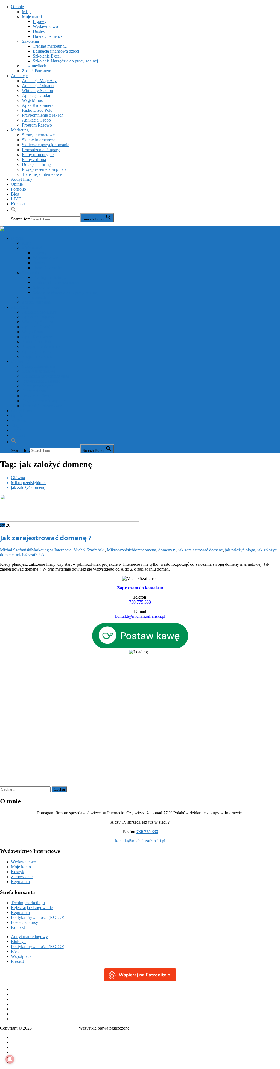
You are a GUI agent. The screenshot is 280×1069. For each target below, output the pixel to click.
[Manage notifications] (9, 1059)
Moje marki (32, 16)
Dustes (39, 31)
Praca (16, 1052)
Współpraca (21, 956)
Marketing (20, 130)
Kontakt (18, 204)
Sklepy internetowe (38, 139)
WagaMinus (32, 100)
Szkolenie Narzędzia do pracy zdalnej (65, 61)
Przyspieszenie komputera (44, 169)
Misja (26, 11)
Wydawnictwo (45, 26)
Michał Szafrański (15, 550)
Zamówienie (22, 876)
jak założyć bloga (240, 550)
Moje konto (21, 866)
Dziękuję (19, 1047)
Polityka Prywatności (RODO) (37, 917)
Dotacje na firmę (36, 164)
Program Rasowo (37, 125)
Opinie (17, 184)
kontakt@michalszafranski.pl (140, 840)
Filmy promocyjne (38, 154)
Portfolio (18, 189)
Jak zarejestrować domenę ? (45, 537)
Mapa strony (22, 1057)
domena (149, 550)
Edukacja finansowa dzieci (56, 51)
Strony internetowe (38, 135)
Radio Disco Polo (37, 110)
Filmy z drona (34, 159)
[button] (13, 210)
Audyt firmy (21, 179)
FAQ (15, 951)
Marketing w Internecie (51, 550)
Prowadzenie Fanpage (41, 149)
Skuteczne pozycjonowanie (45, 144)
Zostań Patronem (36, 70)
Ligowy (39, 21)
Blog (15, 194)
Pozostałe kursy (24, 922)
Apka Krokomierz (37, 105)
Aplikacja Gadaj (36, 95)
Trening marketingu (50, 46)
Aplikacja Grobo (36, 120)
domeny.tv (167, 550)
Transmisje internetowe (42, 174)
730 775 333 (140, 602)
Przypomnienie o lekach (42, 115)
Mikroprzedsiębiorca (124, 550)
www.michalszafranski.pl (55, 1028)
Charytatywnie (23, 1042)
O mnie (17, 6)
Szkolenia (30, 41)
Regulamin (20, 881)
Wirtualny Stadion (37, 90)
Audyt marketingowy (29, 936)
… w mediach (34, 66)
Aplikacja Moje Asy (39, 80)
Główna (18, 1037)
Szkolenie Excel (47, 56)
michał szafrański (31, 555)
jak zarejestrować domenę (200, 550)
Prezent (17, 961)
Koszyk (17, 871)
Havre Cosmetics (47, 36)
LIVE (16, 199)
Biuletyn (18, 941)
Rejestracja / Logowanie (32, 907)
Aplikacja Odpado (38, 85)
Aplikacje (19, 75)
